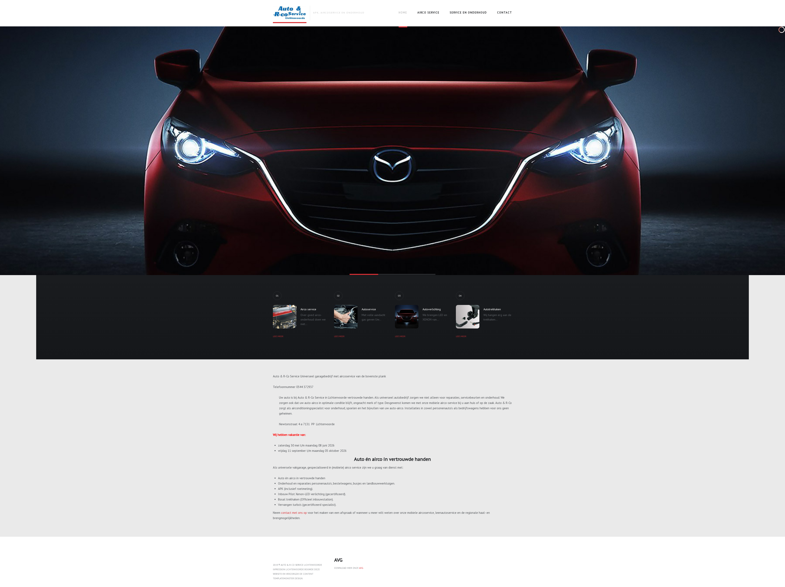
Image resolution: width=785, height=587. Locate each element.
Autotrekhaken (492, 309)
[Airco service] (284, 316)
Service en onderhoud (468, 12)
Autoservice (369, 309)
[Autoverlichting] (406, 316)
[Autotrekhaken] (467, 316)
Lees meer (278, 336)
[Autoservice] (346, 316)
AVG (361, 568)
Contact (504, 12)
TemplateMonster (283, 578)
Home (403, 12)
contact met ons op (294, 513)
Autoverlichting (432, 309)
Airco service (428, 12)
